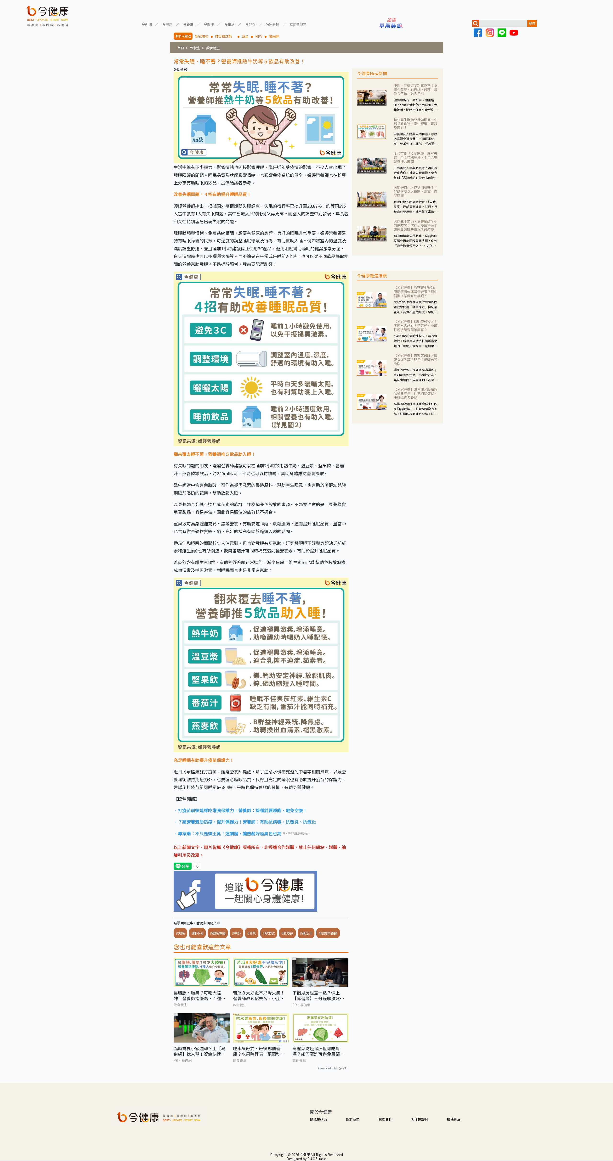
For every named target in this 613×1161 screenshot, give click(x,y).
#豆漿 (251, 933)
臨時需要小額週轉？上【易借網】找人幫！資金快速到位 (199, 1051)
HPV (258, 36)
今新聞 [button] (147, 23)
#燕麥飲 (287, 933)
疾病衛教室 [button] (298, 23)
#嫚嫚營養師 (328, 933)
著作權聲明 (419, 1119)
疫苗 (245, 36)
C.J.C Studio (316, 1158)
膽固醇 (274, 36)
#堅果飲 (269, 933)
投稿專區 (453, 1119)
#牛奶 (236, 933)
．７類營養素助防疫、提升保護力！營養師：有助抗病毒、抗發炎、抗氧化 (245, 822)
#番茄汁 (306, 933)
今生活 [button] (229, 23)
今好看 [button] (250, 23)
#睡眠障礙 (217, 933)
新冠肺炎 (201, 36)
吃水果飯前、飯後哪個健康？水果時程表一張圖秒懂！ (256, 1051)
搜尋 (532, 23)
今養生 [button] (188, 23)
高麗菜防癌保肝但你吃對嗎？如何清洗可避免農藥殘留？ (318, 1051)
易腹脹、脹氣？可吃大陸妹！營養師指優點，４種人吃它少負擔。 (199, 995)
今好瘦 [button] (209, 23)
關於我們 (352, 1119)
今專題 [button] (167, 23)
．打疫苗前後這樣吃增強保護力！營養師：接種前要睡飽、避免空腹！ (240, 810)
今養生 (195, 47)
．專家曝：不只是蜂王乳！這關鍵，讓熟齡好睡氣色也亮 (227, 833)
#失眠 (180, 933)
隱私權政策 (318, 1119)
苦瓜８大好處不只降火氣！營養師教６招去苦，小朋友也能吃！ (259, 995)
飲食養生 (213, 47)
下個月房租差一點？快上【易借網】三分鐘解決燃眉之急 (318, 995)
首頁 (180, 47)
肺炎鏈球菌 (225, 36)
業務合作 (385, 1119)
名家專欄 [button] (272, 23)
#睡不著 (197, 933)
